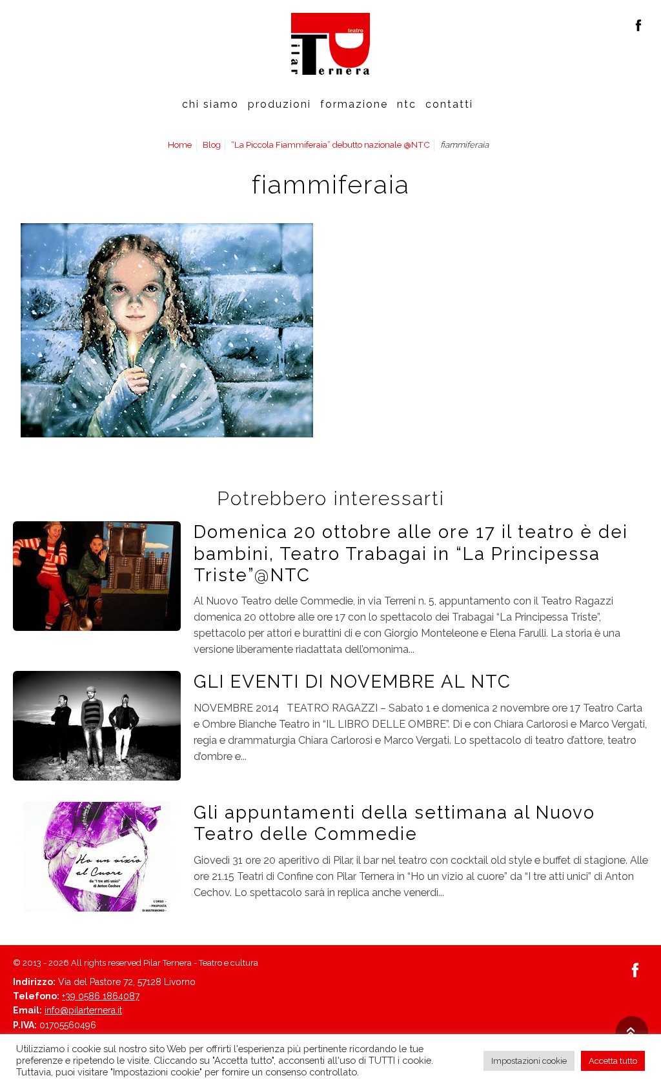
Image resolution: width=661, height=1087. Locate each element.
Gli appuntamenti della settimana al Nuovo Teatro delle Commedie (394, 823)
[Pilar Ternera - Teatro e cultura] (330, 44)
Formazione (354, 104)
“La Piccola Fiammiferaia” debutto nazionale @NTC (330, 144)
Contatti (449, 104)
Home (180, 144)
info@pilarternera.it (83, 1010)
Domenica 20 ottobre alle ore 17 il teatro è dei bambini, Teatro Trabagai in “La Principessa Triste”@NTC (411, 553)
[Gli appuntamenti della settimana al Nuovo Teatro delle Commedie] (97, 855)
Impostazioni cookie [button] (529, 1061)
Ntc (406, 104)
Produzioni (279, 104)
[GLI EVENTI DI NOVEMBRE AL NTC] (97, 725)
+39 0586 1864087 (100, 996)
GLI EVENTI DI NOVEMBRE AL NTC (352, 681)
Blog (212, 144)
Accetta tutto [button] (613, 1061)
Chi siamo (210, 104)
